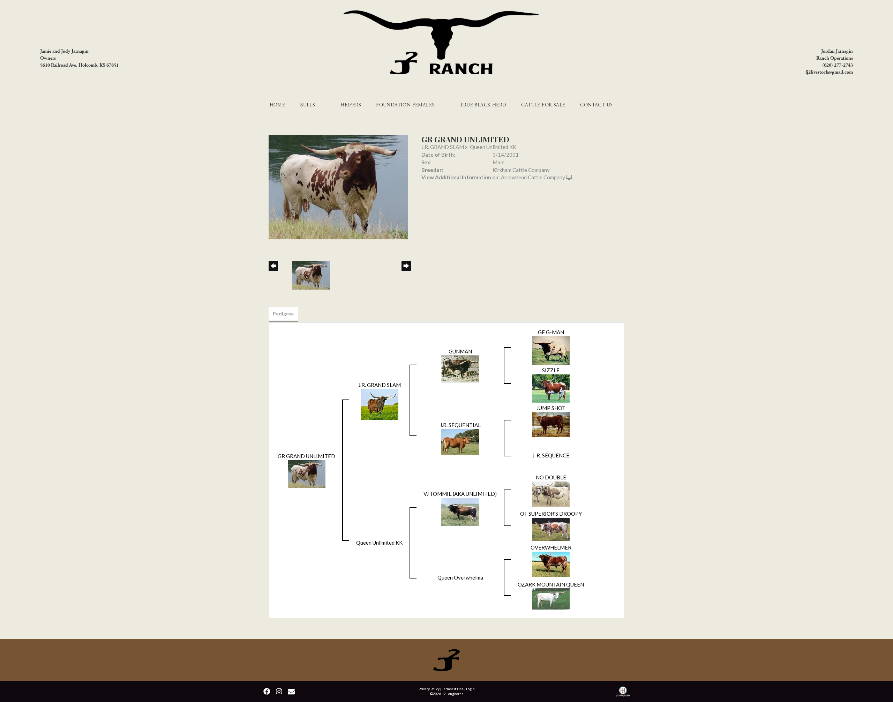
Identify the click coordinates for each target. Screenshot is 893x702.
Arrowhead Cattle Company (533, 177)
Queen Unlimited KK (493, 147)
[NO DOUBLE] (551, 493)
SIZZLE (551, 370)
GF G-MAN (551, 332)
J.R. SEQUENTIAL (460, 425)
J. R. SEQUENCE (550, 455)
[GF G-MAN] (551, 350)
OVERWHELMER (551, 547)
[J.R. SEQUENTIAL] (460, 441)
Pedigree (283, 313)
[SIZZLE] (551, 387)
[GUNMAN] (460, 368)
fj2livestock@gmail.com (829, 72)
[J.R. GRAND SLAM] (379, 403)
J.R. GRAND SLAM (442, 147)
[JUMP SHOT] (551, 423)
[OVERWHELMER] (551, 563)
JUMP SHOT (550, 408)
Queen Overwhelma (460, 577)
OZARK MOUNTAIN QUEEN (551, 584)
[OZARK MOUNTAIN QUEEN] (551, 598)
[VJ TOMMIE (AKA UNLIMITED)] (460, 511)
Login (470, 689)
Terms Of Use (453, 689)
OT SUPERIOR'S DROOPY (551, 513)
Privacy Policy (429, 689)
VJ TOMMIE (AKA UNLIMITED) (460, 494)
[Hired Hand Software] (623, 692)
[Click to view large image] (338, 186)
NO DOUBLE (551, 477)
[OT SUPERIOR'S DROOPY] (551, 528)
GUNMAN (460, 351)
